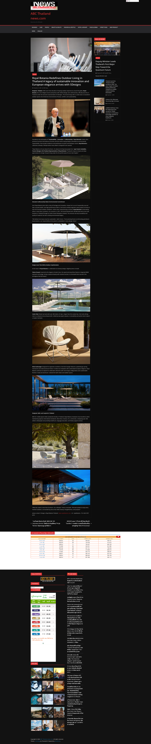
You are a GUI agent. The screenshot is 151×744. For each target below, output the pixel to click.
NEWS (33, 31)
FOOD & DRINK (94, 27)
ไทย (33, 587)
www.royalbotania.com (64, 513)
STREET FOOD (103, 27)
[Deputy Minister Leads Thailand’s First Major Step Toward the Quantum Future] (107, 49)
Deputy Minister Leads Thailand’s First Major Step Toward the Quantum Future (106, 65)
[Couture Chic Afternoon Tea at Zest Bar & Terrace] (99, 101)
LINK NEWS (73, 574)
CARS (41, 27)
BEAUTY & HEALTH (56, 27)
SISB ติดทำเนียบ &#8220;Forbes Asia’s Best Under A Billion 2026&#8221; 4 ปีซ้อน (75, 640)
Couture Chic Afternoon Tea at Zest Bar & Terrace (112, 100)
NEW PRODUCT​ (114, 27)
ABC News (45, 88)
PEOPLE (47, 27)
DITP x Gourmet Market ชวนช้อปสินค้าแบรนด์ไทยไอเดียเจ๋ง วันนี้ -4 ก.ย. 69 (74, 580)
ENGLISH (40, 31)
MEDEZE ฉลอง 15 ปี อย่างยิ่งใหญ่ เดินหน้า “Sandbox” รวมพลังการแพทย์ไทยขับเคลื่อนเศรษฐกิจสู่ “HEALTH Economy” (78, 523)
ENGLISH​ (34, 74)
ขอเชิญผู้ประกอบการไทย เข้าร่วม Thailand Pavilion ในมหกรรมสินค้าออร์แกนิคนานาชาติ (75, 599)
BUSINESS (34, 27)
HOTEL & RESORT (82, 27)
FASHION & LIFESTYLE (69, 27)
